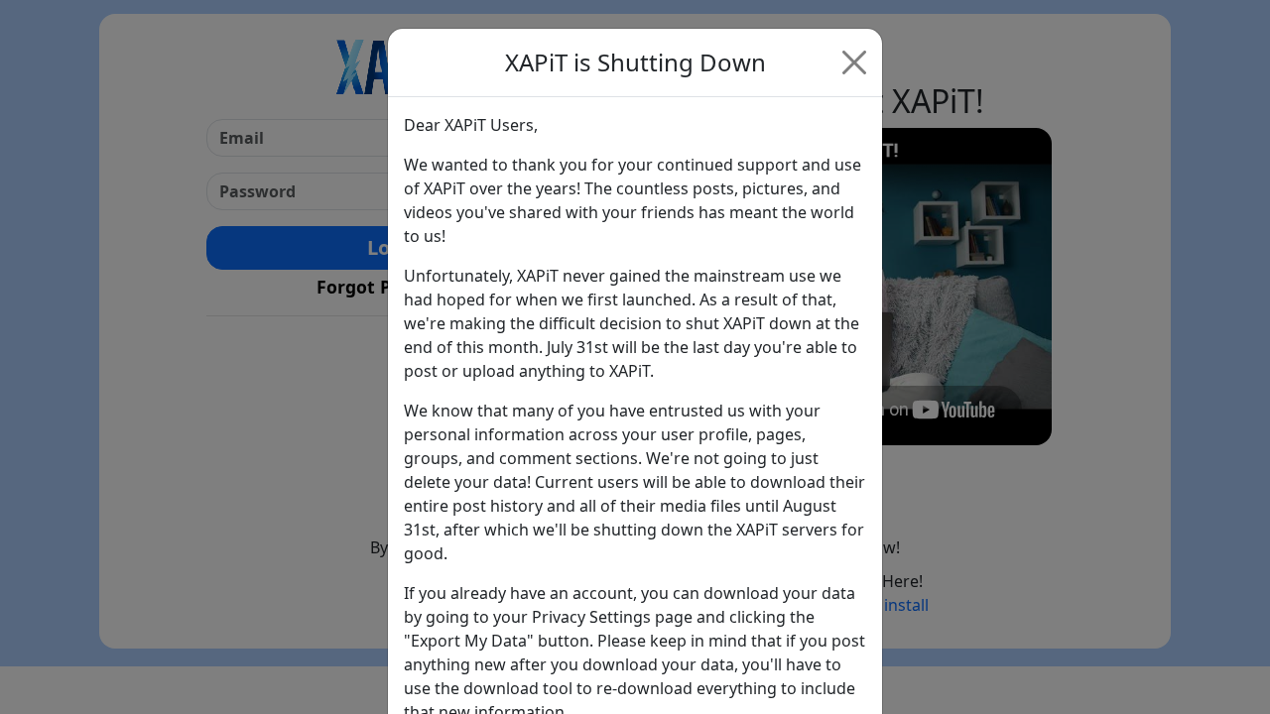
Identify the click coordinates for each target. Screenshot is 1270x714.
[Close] (854, 62)
